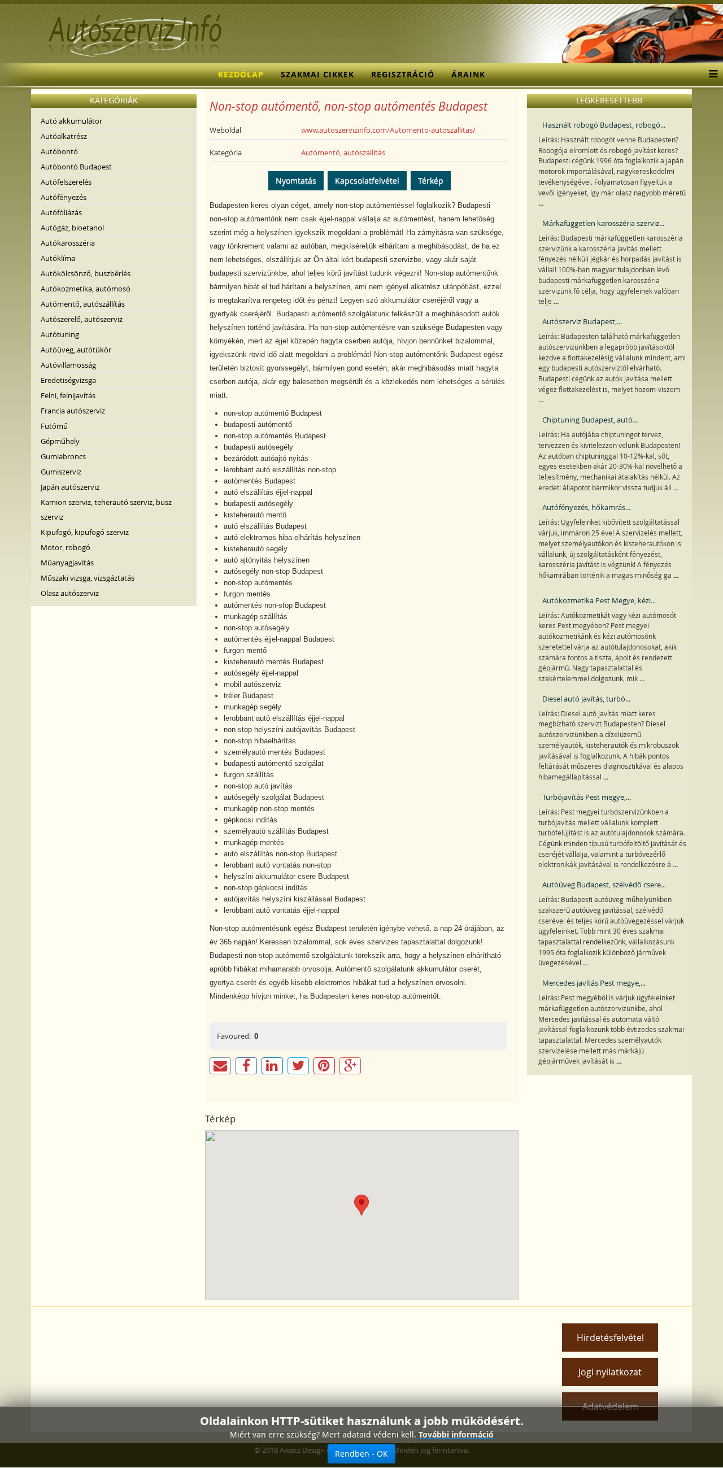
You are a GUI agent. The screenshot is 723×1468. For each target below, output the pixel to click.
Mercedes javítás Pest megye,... (594, 983)
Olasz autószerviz (70, 593)
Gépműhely (60, 441)
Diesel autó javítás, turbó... (586, 699)
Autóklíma (58, 258)
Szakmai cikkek (317, 74)
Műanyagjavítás (67, 562)
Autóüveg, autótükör (76, 350)
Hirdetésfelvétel (610, 1337)
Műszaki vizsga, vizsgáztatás (87, 578)
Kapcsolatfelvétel (367, 180)
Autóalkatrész (64, 136)
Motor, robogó (65, 547)
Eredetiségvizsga (68, 380)
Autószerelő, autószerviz (82, 319)
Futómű (54, 426)
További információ (456, 1434)
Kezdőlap (241, 74)
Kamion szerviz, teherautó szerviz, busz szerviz (106, 509)
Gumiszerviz (61, 472)
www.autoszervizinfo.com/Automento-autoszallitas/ (388, 130)
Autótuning (60, 334)
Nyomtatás (296, 180)
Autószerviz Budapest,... (582, 321)
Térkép (430, 180)
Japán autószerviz (70, 487)
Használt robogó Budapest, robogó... (603, 125)
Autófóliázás (61, 212)
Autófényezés (63, 197)
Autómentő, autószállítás (83, 304)
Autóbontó (59, 151)
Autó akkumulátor (71, 121)
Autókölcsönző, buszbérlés (85, 273)
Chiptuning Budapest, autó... (590, 420)
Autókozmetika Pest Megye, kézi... (599, 600)
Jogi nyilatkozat (610, 1372)
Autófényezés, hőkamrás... (586, 507)
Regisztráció (402, 74)
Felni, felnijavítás (68, 395)
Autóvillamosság (68, 365)
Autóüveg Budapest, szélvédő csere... (604, 884)
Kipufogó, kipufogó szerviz (85, 532)
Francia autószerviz (73, 411)
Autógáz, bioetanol (72, 228)
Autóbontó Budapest (76, 167)
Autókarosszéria (68, 243)
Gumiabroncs (63, 456)
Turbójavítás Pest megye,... (586, 797)
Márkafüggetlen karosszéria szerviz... (603, 223)
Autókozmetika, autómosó (85, 289)
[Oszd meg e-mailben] (220, 1065)
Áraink (468, 74)
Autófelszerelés (66, 182)
